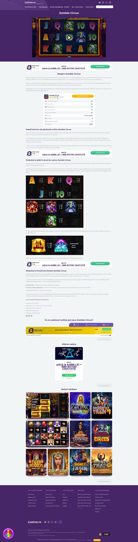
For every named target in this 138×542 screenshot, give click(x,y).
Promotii (80, 508)
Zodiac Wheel (36, 313)
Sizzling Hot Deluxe (50, 500)
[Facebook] (106, 2)
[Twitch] (102, 2)
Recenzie (96, 330)
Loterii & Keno (77, 7)
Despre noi (98, 508)
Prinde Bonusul (106, 329)
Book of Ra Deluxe (50, 497)
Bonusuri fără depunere (53, 7)
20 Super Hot (48, 503)
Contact (97, 511)
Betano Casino (32, 506)
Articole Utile (88, 7)
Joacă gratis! (47, 404)
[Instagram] (109, 2)
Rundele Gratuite (95, 279)
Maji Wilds (35, 303)
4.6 (81, 349)
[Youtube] (99, 2)
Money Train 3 (67, 85)
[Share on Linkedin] (31, 316)
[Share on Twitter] (29, 316)
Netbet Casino (32, 497)
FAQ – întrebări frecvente (102, 494)
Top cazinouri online (28, 7)
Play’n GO (65, 500)
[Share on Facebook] (26, 316)
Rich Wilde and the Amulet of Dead (42, 305)
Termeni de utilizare (100, 506)
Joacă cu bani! (47, 407)
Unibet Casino (32, 503)
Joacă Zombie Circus (82, 96)
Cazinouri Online (29, 3)
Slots (35, 3)
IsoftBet (65, 506)
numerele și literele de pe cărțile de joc (83, 83)
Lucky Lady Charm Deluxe (52, 506)
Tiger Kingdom (77, 85)
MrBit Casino (38, 330)
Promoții (66, 7)
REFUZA (89, 540)
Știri (72, 7)
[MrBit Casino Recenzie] (31, 330)
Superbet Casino (32, 500)
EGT (64, 494)
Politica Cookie (99, 497)
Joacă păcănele (41, 7)
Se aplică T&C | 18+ (68, 331)
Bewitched (36, 310)
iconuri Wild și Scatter (33, 147)
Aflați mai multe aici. (80, 539)
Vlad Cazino (31, 494)
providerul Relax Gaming (99, 77)
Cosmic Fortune (37, 308)
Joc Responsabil (99, 503)
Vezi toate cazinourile (104, 339)
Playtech (65, 497)
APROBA (97, 540)
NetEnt (65, 503)
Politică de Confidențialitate (102, 500)
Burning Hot (48, 494)
